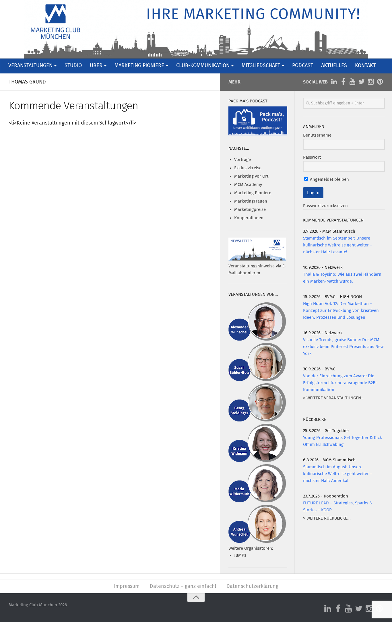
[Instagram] (370, 81)
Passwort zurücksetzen (325, 206)
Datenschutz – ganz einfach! (183, 586)
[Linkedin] (334, 81)
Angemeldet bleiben (329, 179)
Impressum (126, 586)
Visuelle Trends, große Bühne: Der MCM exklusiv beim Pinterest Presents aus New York (343, 347)
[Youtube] (352, 81)
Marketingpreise (250, 209)
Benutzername (317, 135)
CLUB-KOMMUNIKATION (203, 65)
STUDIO (73, 65)
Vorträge (242, 160)
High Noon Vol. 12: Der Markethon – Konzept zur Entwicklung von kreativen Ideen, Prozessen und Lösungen (341, 311)
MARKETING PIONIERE (139, 65)
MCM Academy (248, 184)
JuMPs (240, 555)
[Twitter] (361, 81)
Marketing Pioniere (252, 193)
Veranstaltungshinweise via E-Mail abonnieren (257, 269)
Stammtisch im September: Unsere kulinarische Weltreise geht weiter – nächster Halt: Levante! (337, 245)
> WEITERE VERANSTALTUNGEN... (333, 398)
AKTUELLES (334, 65)
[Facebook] (343, 81)
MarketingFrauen (250, 201)
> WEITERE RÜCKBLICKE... (327, 518)
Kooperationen (248, 218)
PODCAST (302, 65)
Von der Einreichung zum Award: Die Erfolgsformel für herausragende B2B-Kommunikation (340, 383)
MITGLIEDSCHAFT (261, 65)
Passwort (312, 157)
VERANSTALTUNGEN (30, 65)
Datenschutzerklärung (252, 586)
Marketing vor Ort (251, 176)
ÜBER (96, 65)
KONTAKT (365, 65)
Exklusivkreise (247, 168)
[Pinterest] (380, 81)
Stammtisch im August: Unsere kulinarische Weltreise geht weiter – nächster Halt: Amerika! (337, 474)
